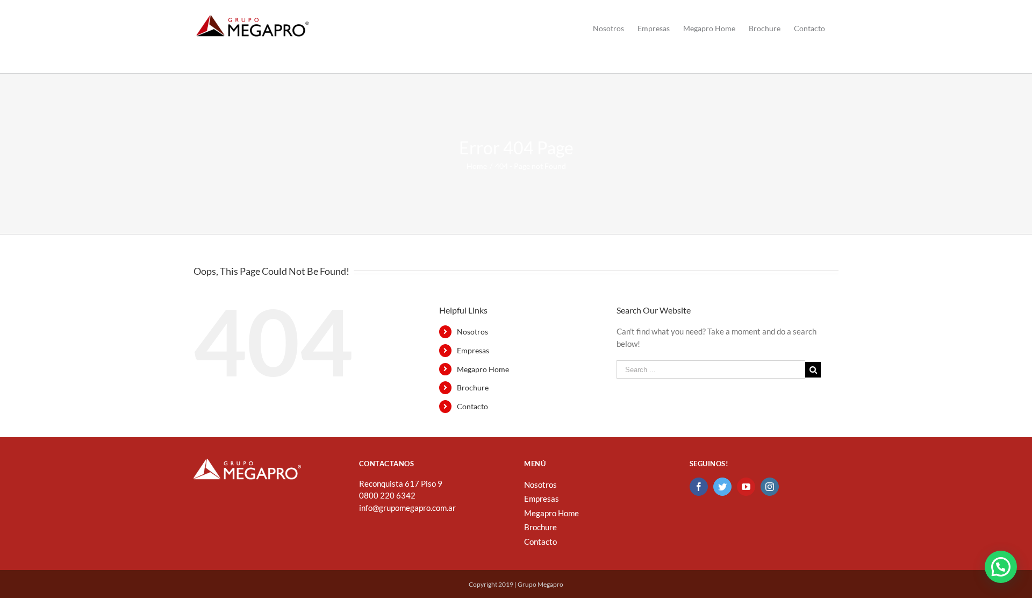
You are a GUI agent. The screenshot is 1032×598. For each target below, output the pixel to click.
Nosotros (472, 331)
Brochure (473, 387)
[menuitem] (608, 28)
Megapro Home (483, 369)
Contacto (472, 406)
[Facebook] (699, 487)
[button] (1001, 567)
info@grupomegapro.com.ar (407, 507)
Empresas (473, 350)
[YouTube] (746, 487)
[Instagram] (770, 487)
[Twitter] (722, 487)
